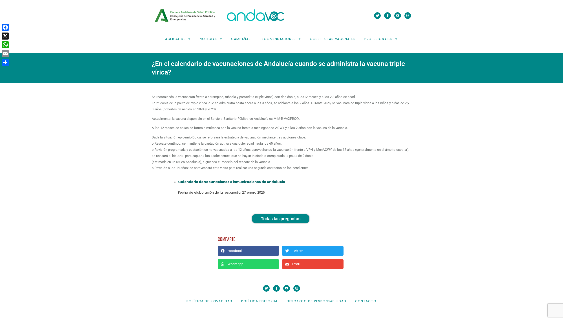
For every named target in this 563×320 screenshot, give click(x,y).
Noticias (208, 39)
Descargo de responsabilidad (316, 301)
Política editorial (259, 301)
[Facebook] (5, 27)
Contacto (366, 301)
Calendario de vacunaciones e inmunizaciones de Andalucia (231, 182)
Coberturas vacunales (333, 39)
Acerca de (175, 39)
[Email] (5, 53)
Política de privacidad (209, 301)
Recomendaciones (278, 39)
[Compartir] (5, 62)
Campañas (241, 39)
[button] (248, 251)
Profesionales (378, 39)
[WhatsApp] (5, 44)
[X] (5, 36)
